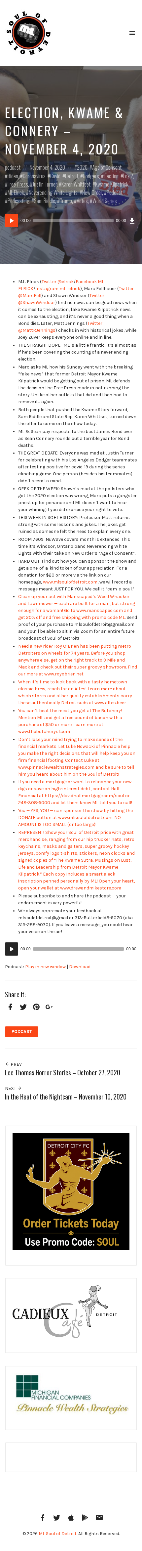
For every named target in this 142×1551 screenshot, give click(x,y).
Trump (66, 200)
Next (11, 1088)
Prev (16, 1064)
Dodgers (91, 176)
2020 (82, 167)
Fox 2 (128, 176)
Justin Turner (45, 184)
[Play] (11, 220)
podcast (12, 167)
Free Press (18, 184)
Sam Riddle (44, 200)
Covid (55, 176)
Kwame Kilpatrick (111, 184)
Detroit (71, 176)
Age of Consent (107, 167)
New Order (92, 192)
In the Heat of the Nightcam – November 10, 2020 (65, 1096)
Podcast (115, 192)
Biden (13, 176)
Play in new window (45, 966)
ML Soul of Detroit (58, 1533)
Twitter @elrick (58, 281)
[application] (71, 220)
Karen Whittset (75, 184)
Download (79, 966)
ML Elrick (16, 192)
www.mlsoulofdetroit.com (70, 582)
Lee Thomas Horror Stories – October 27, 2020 (62, 1072)
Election (111, 176)
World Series (104, 200)
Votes (82, 200)
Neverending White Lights (53, 192)
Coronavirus (34, 176)
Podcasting (18, 200)
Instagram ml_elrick (57, 288)
